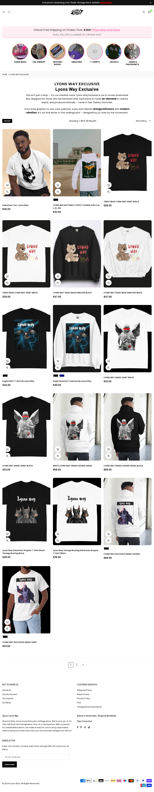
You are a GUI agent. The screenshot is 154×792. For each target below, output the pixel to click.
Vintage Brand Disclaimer (89, 706)
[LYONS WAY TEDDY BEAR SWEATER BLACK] (77, 253)
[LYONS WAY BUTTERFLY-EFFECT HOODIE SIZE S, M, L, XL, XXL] (77, 162)
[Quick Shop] (7, 185)
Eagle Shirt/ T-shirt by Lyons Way (18, 381)
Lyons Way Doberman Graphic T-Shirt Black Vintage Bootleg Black (23, 552)
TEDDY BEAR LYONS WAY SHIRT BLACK (121, 201)
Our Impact (7, 698)
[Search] (9, 12)
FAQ (79, 702)
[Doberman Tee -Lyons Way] (26, 162)
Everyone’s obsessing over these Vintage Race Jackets (77, 2)
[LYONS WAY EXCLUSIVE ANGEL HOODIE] (128, 511)
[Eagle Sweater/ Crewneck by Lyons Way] (77, 338)
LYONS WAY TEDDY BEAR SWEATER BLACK (72, 292)
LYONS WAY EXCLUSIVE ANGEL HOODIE (122, 554)
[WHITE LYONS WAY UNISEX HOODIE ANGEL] (77, 427)
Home (4, 74)
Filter (7, 121)
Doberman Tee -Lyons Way (15, 205)
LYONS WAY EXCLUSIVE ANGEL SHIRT (19, 642)
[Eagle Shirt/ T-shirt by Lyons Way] (26, 338)
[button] (149, 12)
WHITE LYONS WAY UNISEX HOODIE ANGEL (72, 465)
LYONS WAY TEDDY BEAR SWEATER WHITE (123, 292)
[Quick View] (7, 191)
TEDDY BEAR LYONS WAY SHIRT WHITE (20, 292)
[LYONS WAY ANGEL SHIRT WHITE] (128, 338)
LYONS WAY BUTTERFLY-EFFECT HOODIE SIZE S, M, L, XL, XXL (76, 206)
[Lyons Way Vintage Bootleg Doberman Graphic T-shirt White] (77, 511)
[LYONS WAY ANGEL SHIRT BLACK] (26, 427)
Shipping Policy (84, 690)
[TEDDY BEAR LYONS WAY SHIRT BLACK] (128, 162)
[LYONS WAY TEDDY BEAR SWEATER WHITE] (128, 253)
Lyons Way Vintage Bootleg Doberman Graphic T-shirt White (76, 552)
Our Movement (9, 694)
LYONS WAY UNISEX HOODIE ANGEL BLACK (123, 465)
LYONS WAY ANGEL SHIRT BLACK (17, 465)
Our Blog (6, 702)
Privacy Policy (83, 698)
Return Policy (83, 694)
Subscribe (10, 764)
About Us (6, 690)
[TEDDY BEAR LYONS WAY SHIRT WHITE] (26, 253)
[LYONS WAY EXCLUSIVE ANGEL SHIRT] (26, 599)
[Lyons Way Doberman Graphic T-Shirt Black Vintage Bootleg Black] (26, 511)
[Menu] (3, 12)
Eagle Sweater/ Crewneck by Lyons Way (72, 381)
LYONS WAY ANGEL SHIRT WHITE (119, 377)
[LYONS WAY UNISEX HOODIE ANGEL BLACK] (128, 427)
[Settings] (143, 12)
